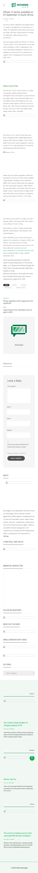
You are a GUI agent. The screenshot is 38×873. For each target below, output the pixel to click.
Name (9, 407)
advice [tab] (32, 804)
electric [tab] (32, 693)
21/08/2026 (11, 839)
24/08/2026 (11, 729)
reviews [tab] (31, 750)
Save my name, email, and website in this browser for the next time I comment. (17, 446)
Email (9, 418)
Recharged (5, 19)
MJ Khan (6, 783)
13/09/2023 (11, 19)
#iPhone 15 (8, 287)
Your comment (11, 386)
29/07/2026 (11, 783)
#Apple (14, 285)
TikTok (6, 536)
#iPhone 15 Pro (20, 287)
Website (9, 430)
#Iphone (23, 285)
